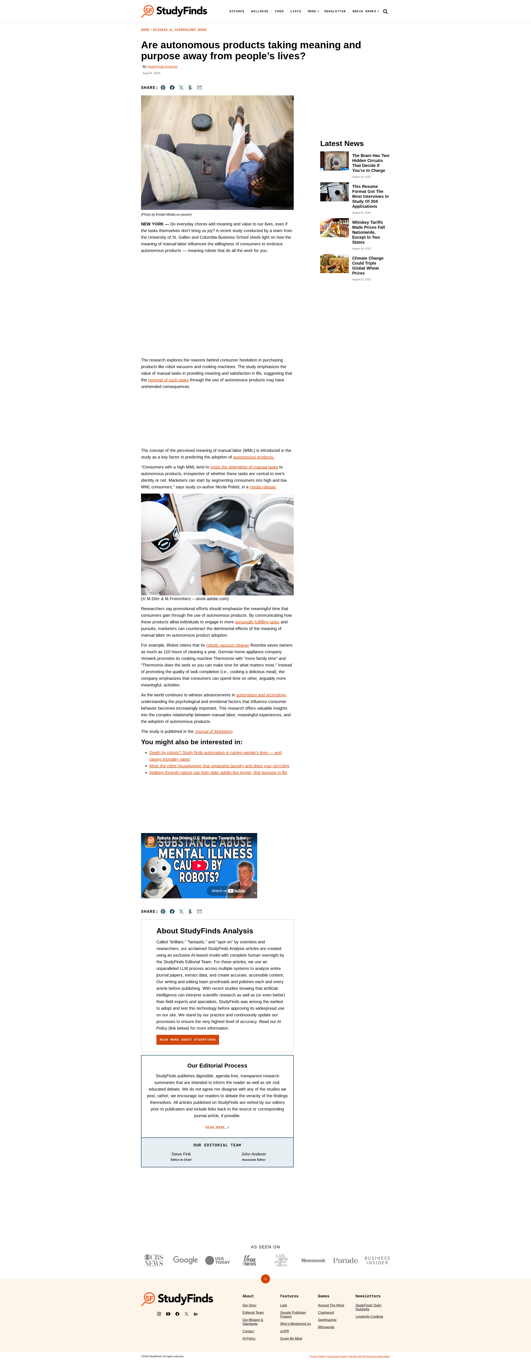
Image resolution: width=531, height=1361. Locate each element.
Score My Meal (291, 1338)
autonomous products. (253, 457)
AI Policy (249, 1338)
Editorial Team (253, 1312)
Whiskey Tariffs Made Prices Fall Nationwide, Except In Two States (368, 232)
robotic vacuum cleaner (227, 645)
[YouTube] (168, 1313)
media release (263, 487)
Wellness (259, 11)
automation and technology (261, 695)
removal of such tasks (168, 380)
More (312, 11)
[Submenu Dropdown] (318, 11)
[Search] (385, 11)
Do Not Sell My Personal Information (369, 1356)
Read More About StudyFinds (188, 1039)
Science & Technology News (180, 29)
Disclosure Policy (337, 1356)
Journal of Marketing (214, 731)
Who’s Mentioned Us (295, 1324)
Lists (295, 11)
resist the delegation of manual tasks (244, 467)
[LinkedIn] (195, 1313)
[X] (186, 1313)
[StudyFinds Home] (174, 11)
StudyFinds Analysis (162, 66)
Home (145, 29)
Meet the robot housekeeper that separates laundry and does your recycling (219, 766)
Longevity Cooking (369, 1316)
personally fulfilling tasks (257, 622)
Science (237, 11)
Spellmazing (327, 1320)
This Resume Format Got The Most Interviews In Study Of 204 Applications (370, 196)
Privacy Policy (317, 1356)
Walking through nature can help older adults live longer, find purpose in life (218, 772)
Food (279, 11)
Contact (248, 1331)
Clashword (326, 1312)
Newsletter (335, 11)
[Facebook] (177, 1313)
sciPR (284, 1331)
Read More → (217, 1127)
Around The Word (331, 1305)
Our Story (249, 1305)
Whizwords (326, 1327)
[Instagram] (159, 1313)
